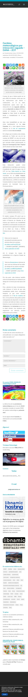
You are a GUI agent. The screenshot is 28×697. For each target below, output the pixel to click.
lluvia (9, 591)
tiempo (17, 604)
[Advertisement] (14, 27)
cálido (18, 580)
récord (18, 599)
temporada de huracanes (8, 604)
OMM (15, 596)
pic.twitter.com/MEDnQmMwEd (13, 268)
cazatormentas (15, 574)
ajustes (20, 691)
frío (21, 585)
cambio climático (6, 574)
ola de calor (10, 596)
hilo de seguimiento (19, 128)
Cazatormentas (8, 53)
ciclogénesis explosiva (15, 577)
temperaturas (13, 602)
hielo (4, 588)
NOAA (4, 596)
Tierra (21, 604)
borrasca (5, 571)
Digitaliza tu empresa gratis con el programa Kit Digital (13, 520)
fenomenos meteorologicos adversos (11, 585)
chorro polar (6, 577)
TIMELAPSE (18, 447)
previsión (13, 599)
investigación (18, 588)
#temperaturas (14, 262)
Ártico (10, 607)
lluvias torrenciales (20, 591)
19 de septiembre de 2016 (12, 248)
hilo (4, 233)
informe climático (10, 588)
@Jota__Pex (16, 476)
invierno (5, 591)
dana (22, 580)
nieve (21, 593)
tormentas (5, 607)
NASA (12, 593)
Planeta (19, 596)
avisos (15, 569)
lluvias (13, 591)
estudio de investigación (13, 582)
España (5, 582)
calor (20, 571)
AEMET (5, 569)
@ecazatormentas (8, 476)
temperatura (6, 602)
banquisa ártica (21, 569)
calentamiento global (13, 571)
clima (14, 580)
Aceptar (4, 694)
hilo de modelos (18, 295)
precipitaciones (6, 599)
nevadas (16, 593)
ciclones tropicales (7, 580)
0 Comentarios (19, 57)
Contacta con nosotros (10, 532)
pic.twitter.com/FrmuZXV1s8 (12, 244)
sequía (22, 599)
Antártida (10, 569)
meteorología (6, 593)
